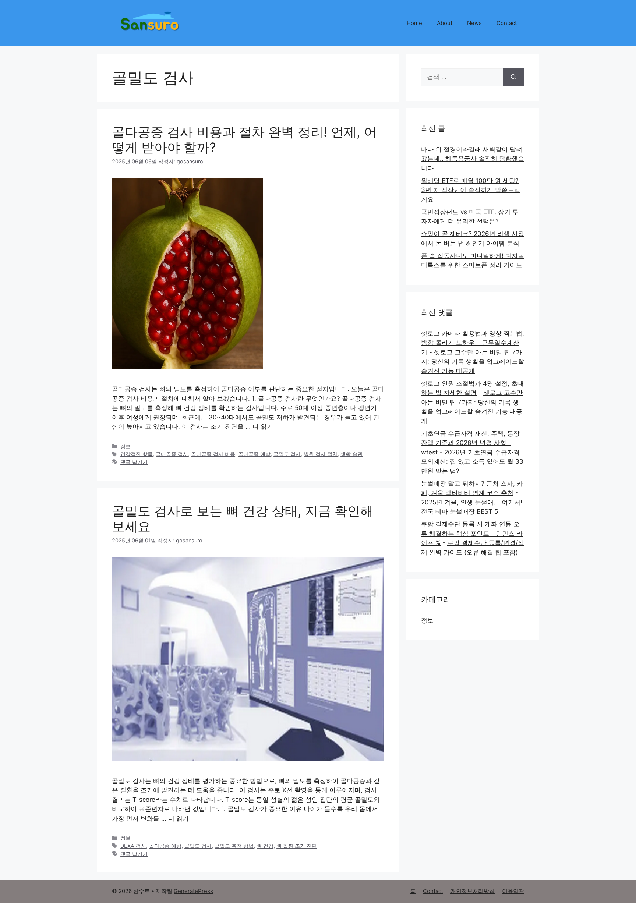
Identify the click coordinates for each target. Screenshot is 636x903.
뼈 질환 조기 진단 (296, 846)
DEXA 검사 (133, 846)
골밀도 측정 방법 (234, 846)
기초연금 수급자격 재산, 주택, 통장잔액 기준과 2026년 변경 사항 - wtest (470, 443)
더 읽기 (262, 426)
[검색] (513, 77)
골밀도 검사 (287, 454)
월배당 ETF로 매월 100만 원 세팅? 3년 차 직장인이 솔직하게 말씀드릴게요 (470, 190)
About (444, 23)
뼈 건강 (265, 846)
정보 (125, 446)
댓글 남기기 (134, 462)
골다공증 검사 (172, 454)
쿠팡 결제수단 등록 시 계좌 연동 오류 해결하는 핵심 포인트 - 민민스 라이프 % (472, 533)
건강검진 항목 (136, 454)
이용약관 (513, 891)
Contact (507, 23)
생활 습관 (351, 454)
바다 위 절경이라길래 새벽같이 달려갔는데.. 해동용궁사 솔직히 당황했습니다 (472, 159)
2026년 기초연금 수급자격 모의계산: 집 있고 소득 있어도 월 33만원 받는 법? (472, 462)
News (474, 23)
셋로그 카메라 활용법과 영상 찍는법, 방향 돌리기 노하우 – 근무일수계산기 (472, 343)
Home (414, 23)
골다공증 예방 (254, 454)
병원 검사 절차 (321, 454)
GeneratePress (193, 891)
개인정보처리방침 (473, 891)
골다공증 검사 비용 (213, 454)
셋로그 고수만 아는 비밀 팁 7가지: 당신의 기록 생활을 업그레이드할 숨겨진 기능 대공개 (472, 361)
